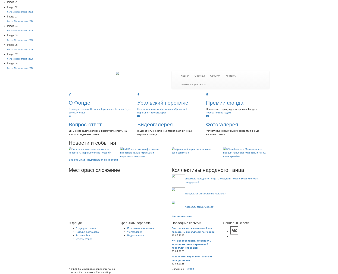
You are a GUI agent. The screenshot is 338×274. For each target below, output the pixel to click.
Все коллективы (182, 216)
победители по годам (218, 112)
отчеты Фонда (77, 112)
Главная (184, 75)
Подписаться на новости (102, 159)
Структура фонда (79, 109)
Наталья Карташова (101, 109)
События (215, 75)
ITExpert (189, 268)
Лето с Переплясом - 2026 (20, 11)
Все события (77, 159)
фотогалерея (159, 112)
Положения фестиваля (193, 84)
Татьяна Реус (122, 109)
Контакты (231, 75)
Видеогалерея (135, 235)
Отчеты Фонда (84, 238)
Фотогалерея (134, 231)
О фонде (200, 75)
